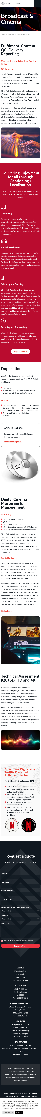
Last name (5, 882)
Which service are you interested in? (16, 907)
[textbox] (18, 911)
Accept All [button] (19, 1112)
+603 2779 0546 (22, 1037)
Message (5, 923)
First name (5, 873)
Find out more (6, 611)
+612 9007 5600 (22, 980)
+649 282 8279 (22, 1054)
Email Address (7, 899)
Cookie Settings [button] (8, 1112)
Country (5, 915)
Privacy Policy (15, 1093)
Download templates (12, 442)
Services (11, 34)
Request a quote (20, 351)
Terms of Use (25, 1096)
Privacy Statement (30, 1093)
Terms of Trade (12, 1096)
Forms (34, 1096)
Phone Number (7, 890)
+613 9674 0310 (22, 998)
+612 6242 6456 (22, 1016)
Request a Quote (20, 946)
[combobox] (20, 911)
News (5, 1093)
